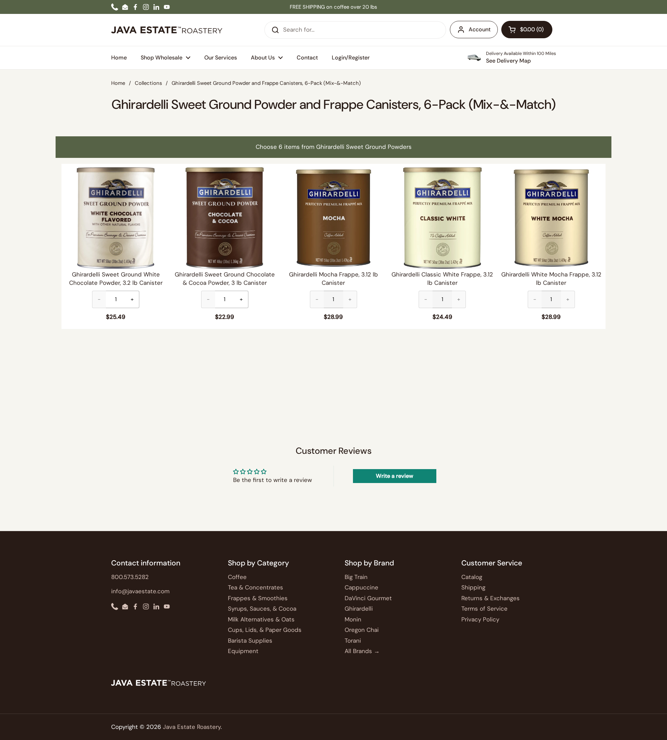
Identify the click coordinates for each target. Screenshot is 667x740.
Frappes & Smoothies (258, 598)
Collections (148, 83)
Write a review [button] (394, 476)
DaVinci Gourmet (368, 598)
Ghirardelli (359, 608)
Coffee (237, 577)
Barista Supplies (250, 640)
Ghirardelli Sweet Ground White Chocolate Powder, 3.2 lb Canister (116, 279)
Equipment (243, 651)
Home (118, 83)
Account (480, 29)
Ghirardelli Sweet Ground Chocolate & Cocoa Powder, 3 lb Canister (225, 279)
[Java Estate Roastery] (166, 30)
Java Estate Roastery (192, 727)
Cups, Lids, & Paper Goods (265, 630)
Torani (353, 640)
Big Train (356, 577)
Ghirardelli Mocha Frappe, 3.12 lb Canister (333, 279)
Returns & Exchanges (490, 598)
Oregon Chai (362, 630)
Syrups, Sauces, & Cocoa (262, 608)
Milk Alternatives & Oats (261, 619)
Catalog (471, 577)
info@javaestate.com (140, 591)
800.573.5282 (130, 577)
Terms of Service (484, 608)
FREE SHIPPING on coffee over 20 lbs (333, 7)
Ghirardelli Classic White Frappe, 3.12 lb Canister (442, 279)
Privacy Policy (480, 619)
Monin (353, 619)
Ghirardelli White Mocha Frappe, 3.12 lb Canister (551, 279)
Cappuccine (361, 587)
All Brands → (362, 651)
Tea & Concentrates (255, 587)
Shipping (473, 587)
